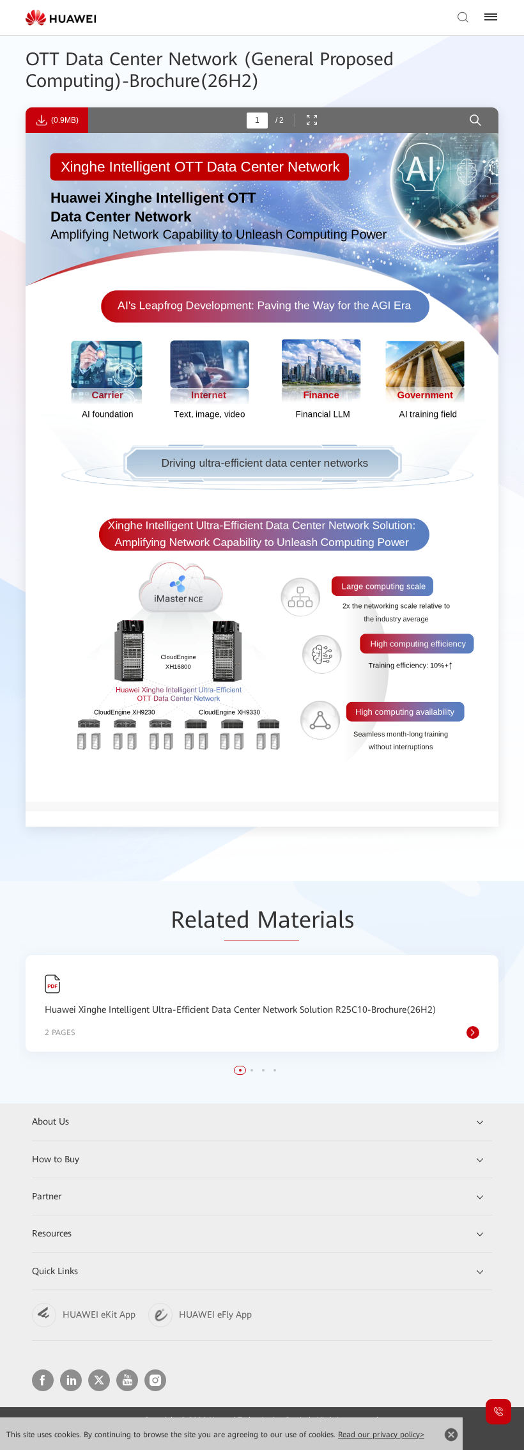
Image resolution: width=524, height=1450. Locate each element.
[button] (240, 1070)
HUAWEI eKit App (99, 1314)
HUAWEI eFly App (215, 1314)
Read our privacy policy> (381, 1434)
